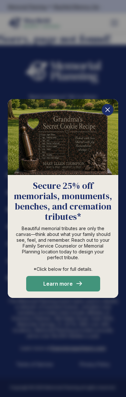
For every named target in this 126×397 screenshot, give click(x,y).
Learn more (58, 283)
